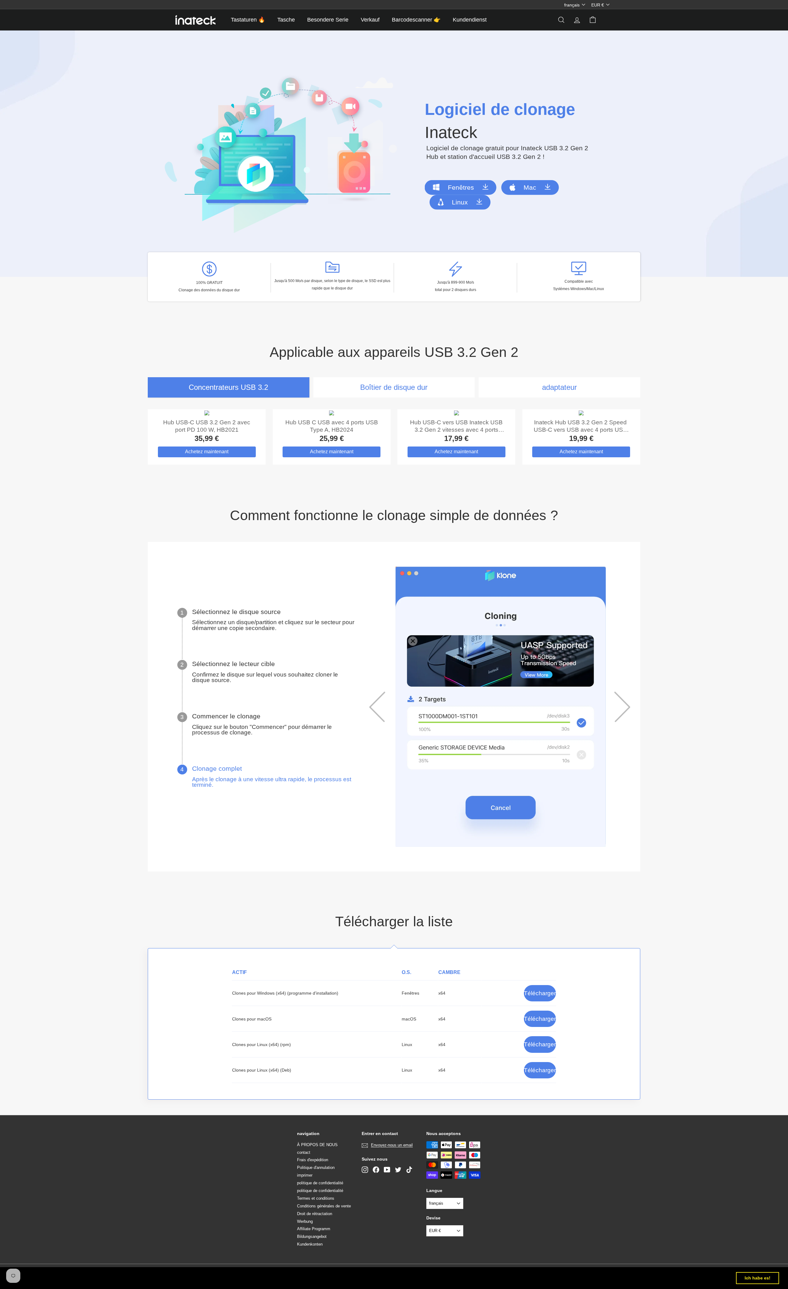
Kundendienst (470, 20)
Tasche (286, 20)
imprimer (304, 1175)
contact (303, 1152)
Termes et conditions (315, 1198)
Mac (530, 187)
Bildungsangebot (312, 1236)
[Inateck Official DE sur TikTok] (409, 1169)
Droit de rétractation (314, 1213)
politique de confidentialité (320, 1183)
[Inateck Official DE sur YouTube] (387, 1169)
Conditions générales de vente (324, 1206)
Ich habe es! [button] (757, 1277)
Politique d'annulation (316, 1167)
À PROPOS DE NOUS (317, 1144)
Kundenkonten (310, 1244)
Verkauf (370, 20)
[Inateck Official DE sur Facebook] (376, 1169)
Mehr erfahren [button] (255, 1277)
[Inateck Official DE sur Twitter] (398, 1169)
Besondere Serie (327, 20)
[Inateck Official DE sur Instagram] (365, 1169)
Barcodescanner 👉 (416, 20)
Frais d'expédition (312, 1160)
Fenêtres (461, 187)
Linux (460, 202)
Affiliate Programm (313, 1228)
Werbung (305, 1221)
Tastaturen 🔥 (248, 20)
